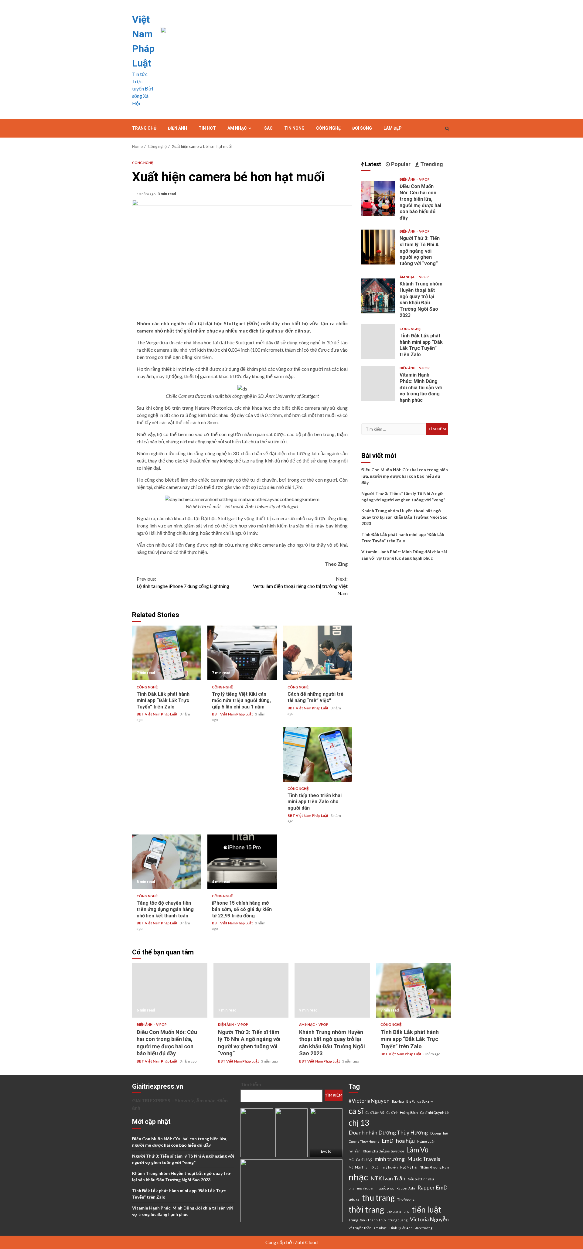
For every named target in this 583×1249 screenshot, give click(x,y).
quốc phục (386, 1188)
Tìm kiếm (250, 1084)
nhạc (358, 1177)
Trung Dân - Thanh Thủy (367, 1220)
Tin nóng (294, 128)
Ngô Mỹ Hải (408, 1167)
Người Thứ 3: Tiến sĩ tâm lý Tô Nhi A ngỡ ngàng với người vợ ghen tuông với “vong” (378, 247)
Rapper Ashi (406, 1188)
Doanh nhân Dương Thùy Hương (388, 1132)
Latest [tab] (372, 164)
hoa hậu (405, 1141)
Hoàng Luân (426, 1141)
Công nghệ (328, 128)
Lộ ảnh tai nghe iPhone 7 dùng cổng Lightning (183, 582)
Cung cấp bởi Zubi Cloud (291, 1242)
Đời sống (362, 128)
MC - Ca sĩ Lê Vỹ (360, 1160)
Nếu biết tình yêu (421, 1179)
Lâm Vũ (417, 1150)
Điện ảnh (177, 128)
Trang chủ (144, 128)
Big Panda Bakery (419, 1101)
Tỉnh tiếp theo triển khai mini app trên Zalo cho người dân (317, 754)
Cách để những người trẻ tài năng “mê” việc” (317, 653)
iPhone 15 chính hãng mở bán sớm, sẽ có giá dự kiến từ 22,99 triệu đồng (242, 861)
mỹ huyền (390, 1167)
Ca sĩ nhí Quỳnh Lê (434, 1112)
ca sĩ (356, 1111)
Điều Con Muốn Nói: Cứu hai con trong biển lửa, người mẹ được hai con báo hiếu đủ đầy (378, 198)
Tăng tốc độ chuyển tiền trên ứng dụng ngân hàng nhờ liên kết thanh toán (166, 861)
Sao (268, 128)
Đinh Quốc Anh (401, 1228)
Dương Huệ (439, 1133)
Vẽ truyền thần (360, 1228)
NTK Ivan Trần (387, 1178)
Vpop (424, 276)
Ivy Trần (354, 1151)
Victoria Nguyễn (429, 1219)
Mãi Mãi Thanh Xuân (364, 1167)
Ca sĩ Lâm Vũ (375, 1112)
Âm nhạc (237, 128)
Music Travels (423, 1159)
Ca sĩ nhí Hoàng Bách (402, 1112)
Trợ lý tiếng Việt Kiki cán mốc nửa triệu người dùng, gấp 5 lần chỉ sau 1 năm (242, 653)
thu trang (378, 1198)
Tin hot (207, 128)
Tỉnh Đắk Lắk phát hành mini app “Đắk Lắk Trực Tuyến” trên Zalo (166, 653)
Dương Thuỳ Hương (364, 1141)
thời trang (366, 1209)
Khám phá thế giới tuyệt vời (383, 1151)
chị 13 (359, 1123)
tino (406, 1211)
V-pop (424, 179)
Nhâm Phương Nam (434, 1167)
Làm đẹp (393, 128)
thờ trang (394, 1211)
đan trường (423, 1228)
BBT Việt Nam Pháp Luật (157, 714)
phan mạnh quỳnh (363, 1188)
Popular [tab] (400, 164)
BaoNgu (398, 1101)
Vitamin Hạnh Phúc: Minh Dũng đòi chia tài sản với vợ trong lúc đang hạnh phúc (378, 383)
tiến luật (426, 1209)
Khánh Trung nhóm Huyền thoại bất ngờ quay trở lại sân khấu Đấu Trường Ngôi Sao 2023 (378, 295)
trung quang (397, 1220)
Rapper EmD (433, 1187)
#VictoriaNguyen (369, 1100)
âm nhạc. (380, 1228)
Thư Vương (405, 1199)
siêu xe (354, 1199)
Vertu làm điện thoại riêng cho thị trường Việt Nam (300, 586)
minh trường (390, 1159)
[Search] (447, 128)
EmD (388, 1141)
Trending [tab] (431, 164)
